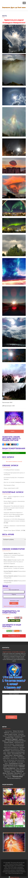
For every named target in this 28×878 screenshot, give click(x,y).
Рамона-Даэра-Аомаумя (13, 766)
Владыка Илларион (8, 745)
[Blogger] (10, 444)
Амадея (12, 617)
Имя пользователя (14, 589)
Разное (5, 766)
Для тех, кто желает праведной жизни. (14, 482)
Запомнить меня (14, 600)
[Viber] (16, 444)
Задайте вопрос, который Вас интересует (14, 652)
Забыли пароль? (19, 606)
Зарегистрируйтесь (9, 606)
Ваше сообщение (14, 693)
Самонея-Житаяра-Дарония (14, 767)
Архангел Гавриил (11, 739)
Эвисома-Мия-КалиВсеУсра (14, 778)
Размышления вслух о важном (14, 765)
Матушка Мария (14, 758)
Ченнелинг (17, 776)
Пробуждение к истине (16, 763)
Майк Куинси (20, 756)
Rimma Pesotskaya (8, 731)
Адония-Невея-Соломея (11, 734)
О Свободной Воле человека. (12, 469)
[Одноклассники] (5, 444)
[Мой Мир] (7, 444)
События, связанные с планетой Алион (14, 525)
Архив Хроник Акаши (19, 742)
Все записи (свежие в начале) (14, 461)
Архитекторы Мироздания (9, 744)
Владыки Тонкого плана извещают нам (11, 747)
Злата (9, 753)
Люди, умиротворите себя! (11, 488)
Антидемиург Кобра (18, 737)
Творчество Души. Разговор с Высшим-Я (13, 772)
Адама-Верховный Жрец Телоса (17, 732)
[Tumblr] (14, 444)
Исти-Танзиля (13, 756)
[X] (8, 444)
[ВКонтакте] (3, 444)
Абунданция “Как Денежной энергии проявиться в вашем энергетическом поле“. (14, 507)
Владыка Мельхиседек (18, 745)
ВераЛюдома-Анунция (19, 744)
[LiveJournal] (12, 444)
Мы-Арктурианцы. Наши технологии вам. (15, 760)
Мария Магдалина (6, 758)
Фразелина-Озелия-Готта (12, 774)
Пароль (14, 594)
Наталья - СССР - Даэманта (10, 761)
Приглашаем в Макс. (9, 485)
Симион (13, 771)
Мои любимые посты (14, 635)
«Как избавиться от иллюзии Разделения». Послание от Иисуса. (14, 555)
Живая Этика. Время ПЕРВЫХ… (12, 530)
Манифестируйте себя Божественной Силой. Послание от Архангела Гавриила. (14, 561)
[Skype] (17, 444)
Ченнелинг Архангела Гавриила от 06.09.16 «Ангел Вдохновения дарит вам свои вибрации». (14, 514)
